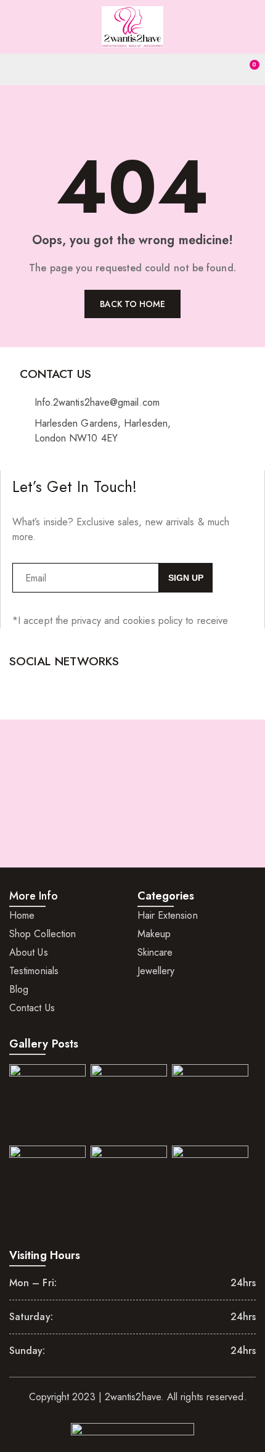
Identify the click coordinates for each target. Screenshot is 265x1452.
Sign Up (185, 578)
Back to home (133, 304)
